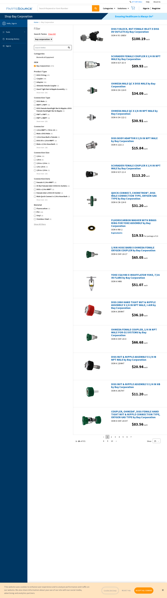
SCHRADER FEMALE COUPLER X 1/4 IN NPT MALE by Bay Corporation (135, 58)
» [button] (116, 441)
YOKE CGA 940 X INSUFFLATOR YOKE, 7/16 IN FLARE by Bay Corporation (135, 276)
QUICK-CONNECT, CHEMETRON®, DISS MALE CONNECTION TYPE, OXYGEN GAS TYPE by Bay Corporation (134, 195)
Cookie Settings (110, 590)
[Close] (163, 590)
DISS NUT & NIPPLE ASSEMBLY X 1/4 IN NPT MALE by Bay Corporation (133, 358)
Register (156, 8)
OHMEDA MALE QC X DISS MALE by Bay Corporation (133, 85)
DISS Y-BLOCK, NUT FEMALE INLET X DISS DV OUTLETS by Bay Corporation (135, 30)
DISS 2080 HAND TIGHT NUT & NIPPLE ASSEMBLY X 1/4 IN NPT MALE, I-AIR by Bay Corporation (133, 305)
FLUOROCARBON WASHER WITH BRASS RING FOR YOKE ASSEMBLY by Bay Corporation (133, 223)
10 (112, 441)
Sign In (146, 8)
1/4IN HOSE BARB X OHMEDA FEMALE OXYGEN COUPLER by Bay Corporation (133, 249)
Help (148, 2)
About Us (156, 2)
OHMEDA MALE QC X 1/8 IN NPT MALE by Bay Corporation (134, 112)
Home (36, 22)
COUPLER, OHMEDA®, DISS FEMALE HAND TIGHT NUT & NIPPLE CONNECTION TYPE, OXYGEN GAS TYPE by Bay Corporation (135, 414)
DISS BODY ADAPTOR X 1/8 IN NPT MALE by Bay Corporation (134, 140)
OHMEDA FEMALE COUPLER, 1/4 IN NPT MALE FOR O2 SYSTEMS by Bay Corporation (134, 332)
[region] (83, 590)
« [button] (103, 437)
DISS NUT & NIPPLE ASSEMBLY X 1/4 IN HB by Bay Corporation (135, 385)
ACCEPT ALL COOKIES (144, 590)
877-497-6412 (137, 2)
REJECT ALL (126, 590)
